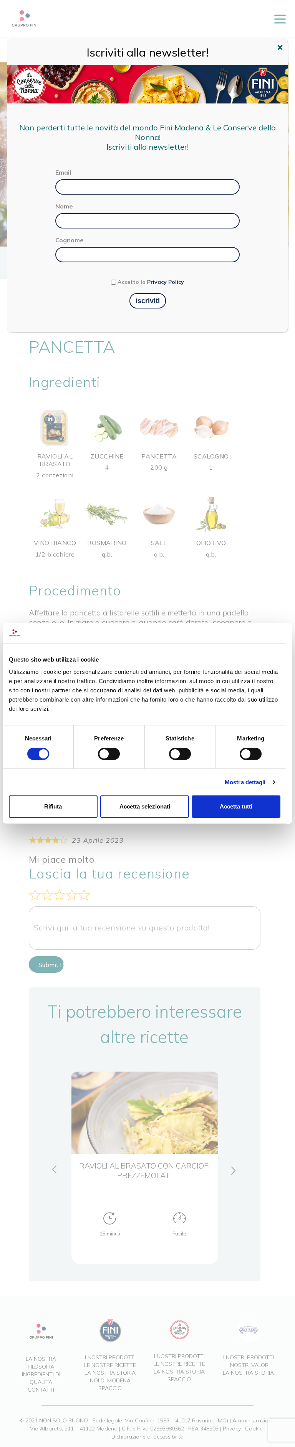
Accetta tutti (236, 806)
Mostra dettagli (245, 782)
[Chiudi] (281, 48)
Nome (64, 206)
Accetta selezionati (144, 806)
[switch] (109, 754)
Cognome (69, 240)
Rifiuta (53, 806)
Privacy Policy (165, 281)
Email (63, 172)
